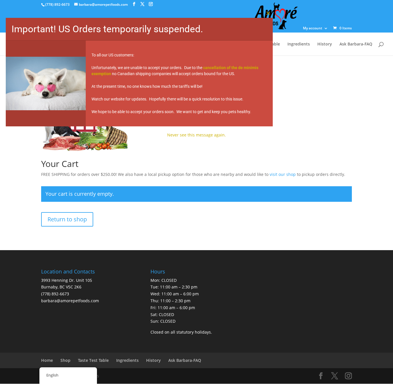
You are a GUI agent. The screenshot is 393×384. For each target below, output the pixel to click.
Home (47, 360)
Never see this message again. (196, 135)
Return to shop (67, 219)
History (153, 360)
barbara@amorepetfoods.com (70, 300)
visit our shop (283, 174)
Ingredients (127, 360)
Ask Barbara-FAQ (184, 360)
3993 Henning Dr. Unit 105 (66, 280)
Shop (65, 360)
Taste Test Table (93, 360)
